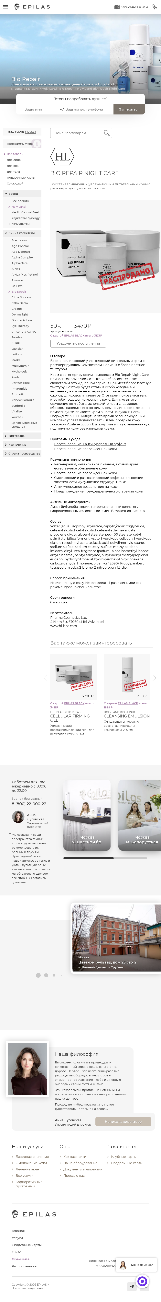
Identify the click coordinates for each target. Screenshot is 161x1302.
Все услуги (25, 1176)
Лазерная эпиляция (32, 1157)
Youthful (17, 417)
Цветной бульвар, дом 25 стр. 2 (107, 962)
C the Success (21, 297)
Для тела (13, 171)
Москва (30, 131)
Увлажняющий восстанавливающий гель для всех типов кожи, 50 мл (72, 730)
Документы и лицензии (82, 1169)
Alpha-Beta (19, 263)
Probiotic (18, 394)
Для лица (14, 160)
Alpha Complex (22, 257)
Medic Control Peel (25, 212)
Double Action (22, 320)
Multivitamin (20, 366)
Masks (16, 360)
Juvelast (17, 337)
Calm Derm (20, 303)
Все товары (15, 154)
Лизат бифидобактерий (70, 507)
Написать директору (123, 1122)
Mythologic (19, 371)
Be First (17, 286)
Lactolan (18, 348)
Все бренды (20, 201)
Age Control (20, 246)
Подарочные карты (21, 177)
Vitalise (17, 411)
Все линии (19, 240)
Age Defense (21, 252)
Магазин (32, 88)
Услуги (17, 1238)
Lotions (17, 354)
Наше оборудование (80, 1163)
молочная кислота (130, 511)
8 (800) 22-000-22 (29, 803)
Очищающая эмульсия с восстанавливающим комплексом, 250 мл (121, 726)
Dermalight (20, 314)
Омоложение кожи (31, 1163)
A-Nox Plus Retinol (25, 274)
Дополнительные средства (24, 424)
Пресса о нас (74, 1176)
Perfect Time (21, 383)
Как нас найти (74, 1157)
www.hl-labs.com (63, 626)
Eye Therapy (20, 326)
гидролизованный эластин (72, 511)
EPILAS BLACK (74, 335)
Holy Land (49, 88)
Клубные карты (123, 1157)
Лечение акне (27, 1169)
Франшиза (20, 1259)
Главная (17, 88)
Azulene (17, 280)
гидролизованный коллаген (114, 507)
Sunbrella (18, 406)
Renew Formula (23, 400)
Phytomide (19, 388)
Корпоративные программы (29, 1184)
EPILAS (32, 5)
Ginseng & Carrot (24, 331)
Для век (12, 166)
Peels (15, 377)
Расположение (24, 1266)
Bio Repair (67, 88)
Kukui (16, 343)
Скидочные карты (27, 1245)
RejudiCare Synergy (26, 218)
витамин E (104, 511)
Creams (17, 309)
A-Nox (16, 269)
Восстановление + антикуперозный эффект (90, 444)
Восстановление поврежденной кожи (85, 449)
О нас (16, 1252)
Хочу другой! (21, 224)
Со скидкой (15, 183)
